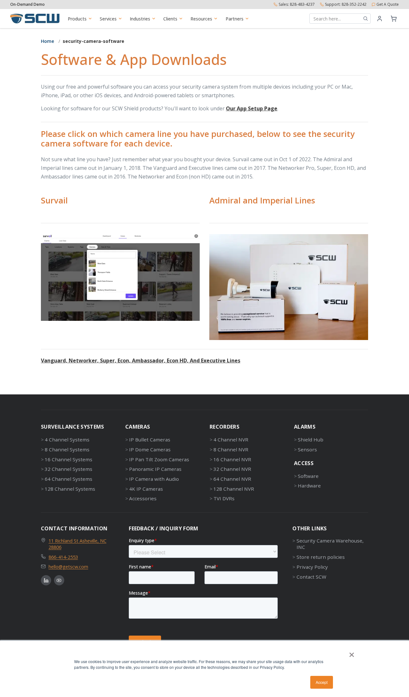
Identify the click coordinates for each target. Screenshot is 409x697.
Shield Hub (310, 439)
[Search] (365, 18)
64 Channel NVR (232, 479)
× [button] (351, 652)
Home (47, 41)
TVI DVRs (224, 498)
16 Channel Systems (68, 459)
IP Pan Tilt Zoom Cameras (159, 459)
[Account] (379, 18)
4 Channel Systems (67, 439)
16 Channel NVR (232, 459)
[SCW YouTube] (59, 580)
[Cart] (394, 18)
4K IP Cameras (146, 489)
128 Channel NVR (233, 489)
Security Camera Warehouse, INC (330, 543)
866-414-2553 (63, 557)
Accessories (143, 498)
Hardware (309, 485)
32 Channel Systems (68, 469)
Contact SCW (311, 577)
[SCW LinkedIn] (46, 580)
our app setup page (251, 108)
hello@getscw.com (68, 566)
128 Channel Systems (70, 489)
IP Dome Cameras (150, 449)
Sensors (307, 449)
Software (308, 476)
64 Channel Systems (68, 479)
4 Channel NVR (230, 439)
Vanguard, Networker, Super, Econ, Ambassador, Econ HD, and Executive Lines (140, 360)
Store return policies (320, 557)
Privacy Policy (312, 567)
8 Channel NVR (230, 449)
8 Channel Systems (67, 449)
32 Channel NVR (232, 469)
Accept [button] (322, 682)
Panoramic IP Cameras (155, 469)
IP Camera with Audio (154, 479)
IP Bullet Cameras (149, 439)
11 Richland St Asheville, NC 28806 (77, 543)
